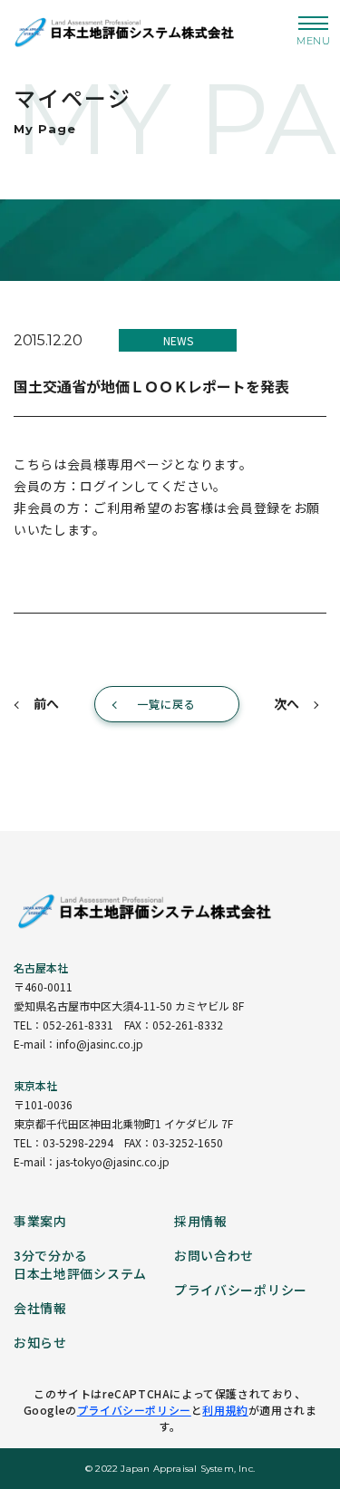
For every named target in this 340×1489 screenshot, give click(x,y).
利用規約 (225, 1409)
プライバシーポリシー (134, 1409)
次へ (286, 703)
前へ (46, 703)
